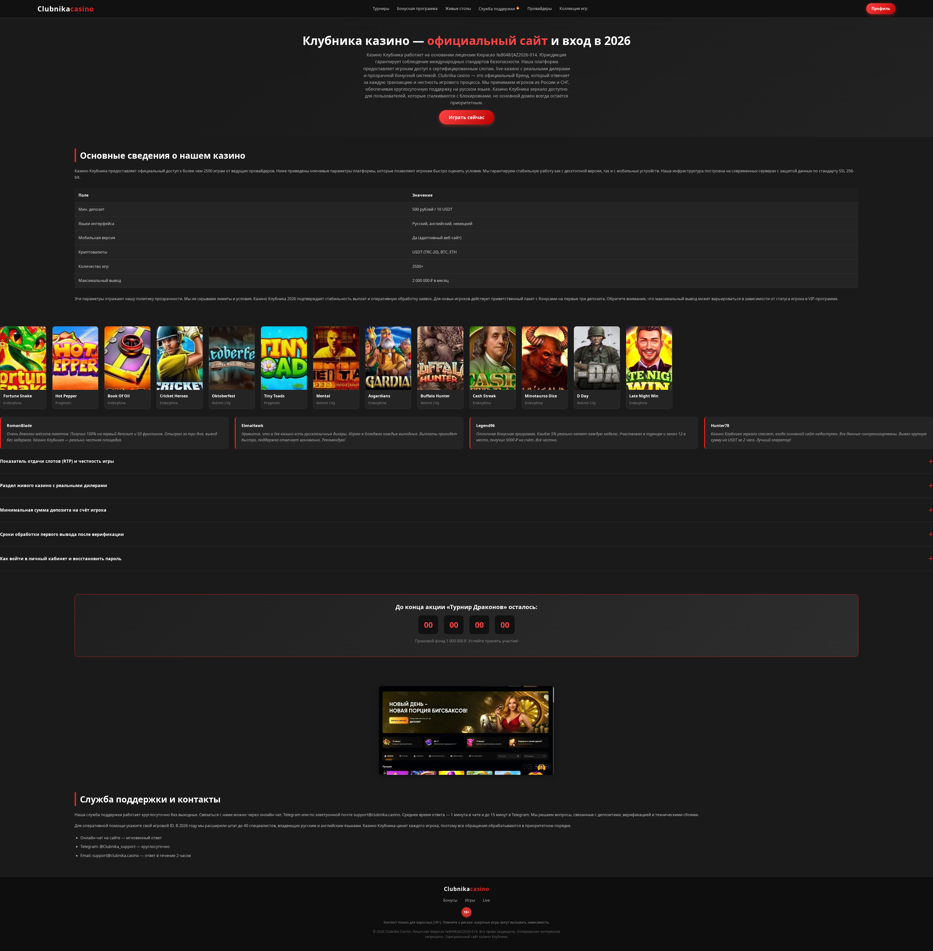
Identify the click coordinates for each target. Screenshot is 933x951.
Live (486, 900)
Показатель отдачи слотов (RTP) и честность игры (57, 461)
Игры (470, 900)
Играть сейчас (466, 117)
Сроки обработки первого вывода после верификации (62, 534)
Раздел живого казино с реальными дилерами (53, 485)
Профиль (881, 8)
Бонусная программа (417, 8)
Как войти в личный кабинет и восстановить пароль (60, 558)
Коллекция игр (573, 8)
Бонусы (450, 900)
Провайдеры (539, 8)
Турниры (381, 8)
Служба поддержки (497, 9)
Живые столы (458, 8)
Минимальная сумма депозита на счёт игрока (53, 510)
